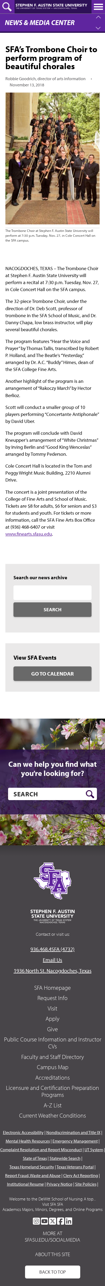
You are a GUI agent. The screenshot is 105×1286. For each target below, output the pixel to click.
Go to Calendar (52, 673)
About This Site (52, 1254)
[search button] (90, 794)
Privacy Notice (59, 1184)
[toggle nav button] (98, 6)
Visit (52, 1008)
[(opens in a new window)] (36, 1221)
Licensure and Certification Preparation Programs (52, 1091)
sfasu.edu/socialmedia (52, 1239)
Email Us (52, 959)
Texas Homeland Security (31, 1167)
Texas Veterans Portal (75, 1167)
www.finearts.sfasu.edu (28, 534)
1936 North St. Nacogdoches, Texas (53, 970)
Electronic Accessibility (23, 1132)
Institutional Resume (25, 1184)
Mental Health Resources (28, 1141)
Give (52, 1029)
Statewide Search (65, 1158)
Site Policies (85, 1184)
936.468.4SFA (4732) (52, 949)
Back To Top (52, 1272)
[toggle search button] (7, 6)
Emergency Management (75, 1141)
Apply (53, 1018)
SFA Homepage (52, 987)
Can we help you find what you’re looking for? (52, 768)
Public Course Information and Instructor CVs (52, 1043)
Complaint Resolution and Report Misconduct (41, 1149)
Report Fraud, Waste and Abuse (33, 1175)
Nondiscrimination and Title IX (73, 1132)
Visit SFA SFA (52, 1204)
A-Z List (53, 1105)
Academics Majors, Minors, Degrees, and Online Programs (52, 1209)
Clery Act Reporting (80, 1175)
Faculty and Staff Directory (52, 1057)
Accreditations (52, 1077)
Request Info (52, 998)
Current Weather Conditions (52, 1115)
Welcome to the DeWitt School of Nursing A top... (52, 1199)
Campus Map (52, 1067)
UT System (94, 1149)
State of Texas (35, 1158)
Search (52, 609)
